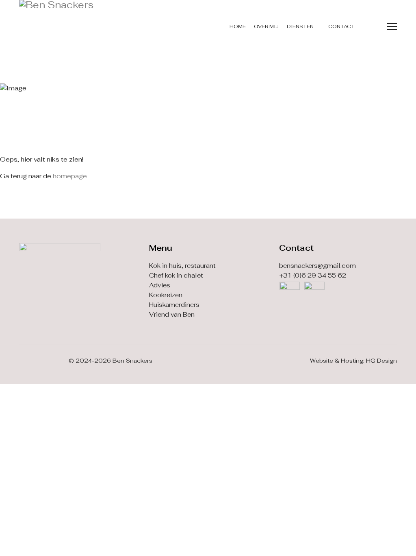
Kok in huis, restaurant (182, 265)
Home (238, 26)
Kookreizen (165, 295)
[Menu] (392, 26)
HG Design (381, 360)
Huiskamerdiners (174, 305)
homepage (70, 176)
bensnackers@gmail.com (317, 265)
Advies (159, 285)
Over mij (266, 26)
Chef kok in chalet (176, 275)
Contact (341, 26)
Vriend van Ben (172, 314)
